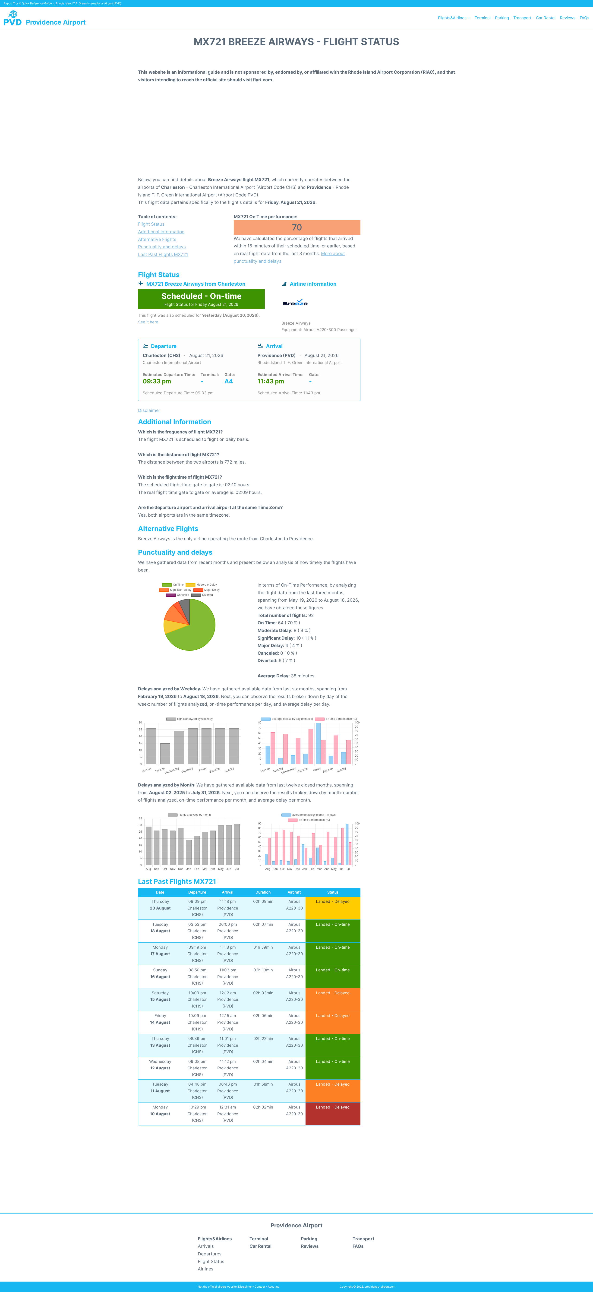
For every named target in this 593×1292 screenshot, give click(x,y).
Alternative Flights (157, 239)
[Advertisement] (296, 137)
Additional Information (161, 231)
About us (273, 1286)
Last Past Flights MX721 (163, 254)
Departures (209, 1254)
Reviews (567, 18)
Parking (502, 18)
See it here (148, 322)
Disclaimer (245, 1286)
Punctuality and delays (162, 247)
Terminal (483, 18)
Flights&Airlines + (454, 18)
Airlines (205, 1269)
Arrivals (206, 1246)
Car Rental (545, 18)
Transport (522, 18)
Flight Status (151, 224)
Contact (260, 1286)
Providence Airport (56, 22)
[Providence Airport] (13, 17)
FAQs (584, 18)
